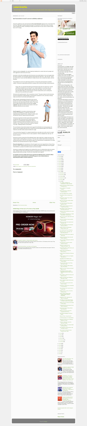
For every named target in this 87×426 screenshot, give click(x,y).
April (61, 336)
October (61, 176)
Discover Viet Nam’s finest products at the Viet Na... (66, 220)
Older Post (52, 202)
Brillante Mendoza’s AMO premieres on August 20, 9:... (66, 186)
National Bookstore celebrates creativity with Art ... (65, 191)
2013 (60, 348)
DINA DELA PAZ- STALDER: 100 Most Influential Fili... (66, 232)
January (61, 341)
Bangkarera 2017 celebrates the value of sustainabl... (66, 298)
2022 (60, 163)
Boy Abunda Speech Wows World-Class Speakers (66, 308)
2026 (60, 156)
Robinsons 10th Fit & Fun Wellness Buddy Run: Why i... (66, 320)
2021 (60, 164)
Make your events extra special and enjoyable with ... (66, 222)
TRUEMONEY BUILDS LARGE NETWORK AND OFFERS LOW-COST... (66, 272)
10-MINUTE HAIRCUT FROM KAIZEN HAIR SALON (27, 240)
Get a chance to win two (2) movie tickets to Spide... (66, 283)
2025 (60, 158)
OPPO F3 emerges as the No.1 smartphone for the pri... (66, 311)
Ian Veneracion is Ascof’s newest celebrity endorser (66, 243)
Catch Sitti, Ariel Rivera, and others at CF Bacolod (27, 246)
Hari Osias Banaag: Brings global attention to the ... (66, 204)
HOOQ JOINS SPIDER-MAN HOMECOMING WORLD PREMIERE (65, 294)
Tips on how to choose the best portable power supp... (65, 331)
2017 (60, 171)
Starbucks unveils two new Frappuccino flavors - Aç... (65, 246)
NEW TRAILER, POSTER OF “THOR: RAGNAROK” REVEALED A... (67, 214)
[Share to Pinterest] (28, 164)
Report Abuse (61, 416)
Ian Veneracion (24, 166)
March (61, 338)
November (62, 174)
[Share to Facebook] (27, 164)
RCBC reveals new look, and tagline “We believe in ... (66, 256)
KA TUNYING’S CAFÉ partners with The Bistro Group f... (66, 328)
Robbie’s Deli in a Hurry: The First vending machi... (66, 291)
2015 (60, 345)
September (62, 177)
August (61, 179)
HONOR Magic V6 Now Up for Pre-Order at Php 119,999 (26, 208)
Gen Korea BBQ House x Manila (66, 193)
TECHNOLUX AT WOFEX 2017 (65, 258)
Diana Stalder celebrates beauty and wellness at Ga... (67, 275)
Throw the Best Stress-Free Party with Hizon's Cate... (66, 263)
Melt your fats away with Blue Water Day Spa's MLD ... (66, 201)
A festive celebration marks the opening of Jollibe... (65, 323)
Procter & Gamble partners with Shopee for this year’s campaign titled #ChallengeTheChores (68, 399)
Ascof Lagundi (18, 166)
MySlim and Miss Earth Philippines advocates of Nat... (66, 278)
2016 (60, 343)
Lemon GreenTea (20, 7)
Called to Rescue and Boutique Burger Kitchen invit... (65, 228)
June (61, 333)
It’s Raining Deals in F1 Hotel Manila (66, 317)
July (60, 181)
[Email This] (24, 164)
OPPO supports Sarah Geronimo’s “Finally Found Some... (66, 206)
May (61, 334)
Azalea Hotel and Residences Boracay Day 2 (65, 251)
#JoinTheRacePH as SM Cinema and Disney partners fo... (67, 248)
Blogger (45, 421)
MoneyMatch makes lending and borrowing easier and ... (66, 209)
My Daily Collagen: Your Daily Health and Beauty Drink (67, 325)
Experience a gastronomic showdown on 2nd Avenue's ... (67, 286)
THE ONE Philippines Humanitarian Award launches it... (66, 225)
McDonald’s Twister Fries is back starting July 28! (66, 198)
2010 (60, 353)
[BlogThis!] (25, 164)
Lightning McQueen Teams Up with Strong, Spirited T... (66, 238)
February (61, 339)
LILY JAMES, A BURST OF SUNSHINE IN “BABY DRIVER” (66, 183)
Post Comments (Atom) (22, 205)
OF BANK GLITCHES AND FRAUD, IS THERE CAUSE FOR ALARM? (66, 300)
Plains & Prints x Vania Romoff (65, 316)
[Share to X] (26, 164)
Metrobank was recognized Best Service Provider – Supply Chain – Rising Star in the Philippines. (68, 389)
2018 (60, 169)
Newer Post (16, 202)
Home (34, 202)
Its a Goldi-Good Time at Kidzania (66, 230)
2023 (60, 161)
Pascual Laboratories (32, 166)
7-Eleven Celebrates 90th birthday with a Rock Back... (66, 266)
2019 (60, 168)
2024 (60, 159)
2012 (60, 350)
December (62, 172)
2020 (60, 166)
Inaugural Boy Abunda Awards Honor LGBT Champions (67, 306)
